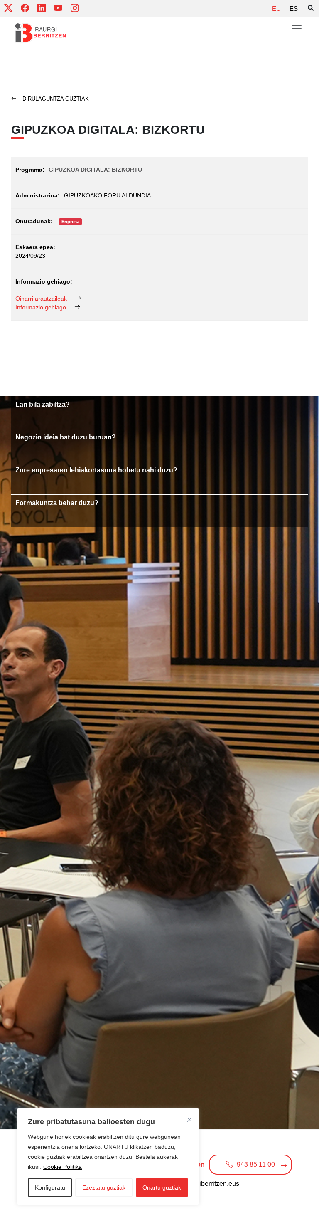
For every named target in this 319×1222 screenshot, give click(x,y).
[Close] (189, 1120)
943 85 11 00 (256, 1164)
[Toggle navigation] (296, 29)
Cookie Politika (62, 1166)
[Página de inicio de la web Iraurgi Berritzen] (40, 33)
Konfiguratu (50, 1187)
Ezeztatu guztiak (103, 1187)
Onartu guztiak (161, 1187)
